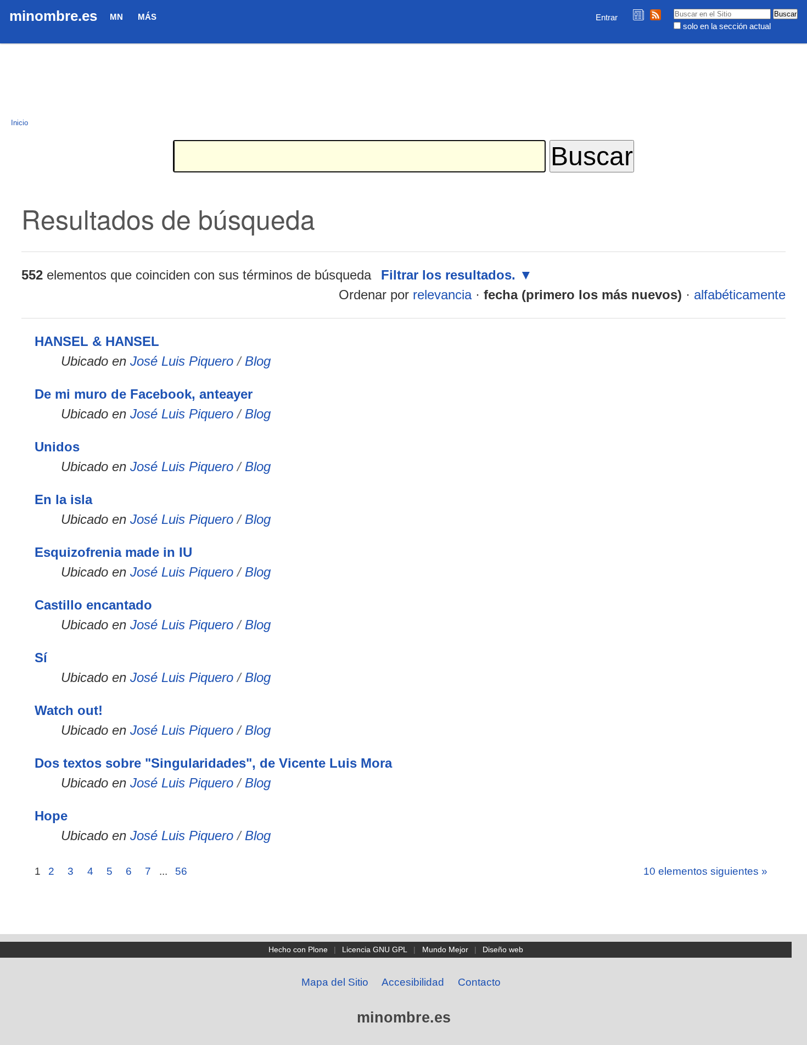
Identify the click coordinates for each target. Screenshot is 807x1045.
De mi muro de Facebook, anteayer (144, 394)
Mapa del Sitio (334, 982)
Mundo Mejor (445, 949)
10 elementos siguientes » (705, 871)
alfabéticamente (740, 294)
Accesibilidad (413, 982)
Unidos (57, 446)
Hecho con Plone (298, 949)
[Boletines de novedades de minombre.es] (638, 14)
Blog (258, 361)
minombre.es (53, 16)
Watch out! (69, 710)
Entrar (607, 17)
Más (147, 16)
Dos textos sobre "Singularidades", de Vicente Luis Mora (213, 763)
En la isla (63, 499)
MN (116, 16)
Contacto (479, 982)
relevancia (442, 294)
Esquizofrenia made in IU (113, 552)
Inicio (19, 123)
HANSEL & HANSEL (97, 341)
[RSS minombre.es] (655, 14)
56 (181, 871)
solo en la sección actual (727, 26)
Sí (41, 657)
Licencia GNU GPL (374, 949)
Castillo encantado (93, 604)
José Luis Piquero (181, 361)
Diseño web (503, 949)
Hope (51, 815)
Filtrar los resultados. (448, 274)
